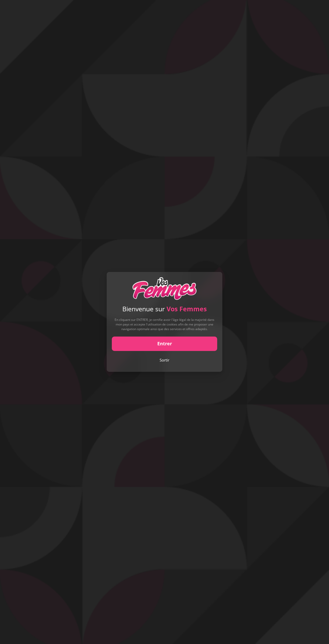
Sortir (164, 360)
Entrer (164, 344)
